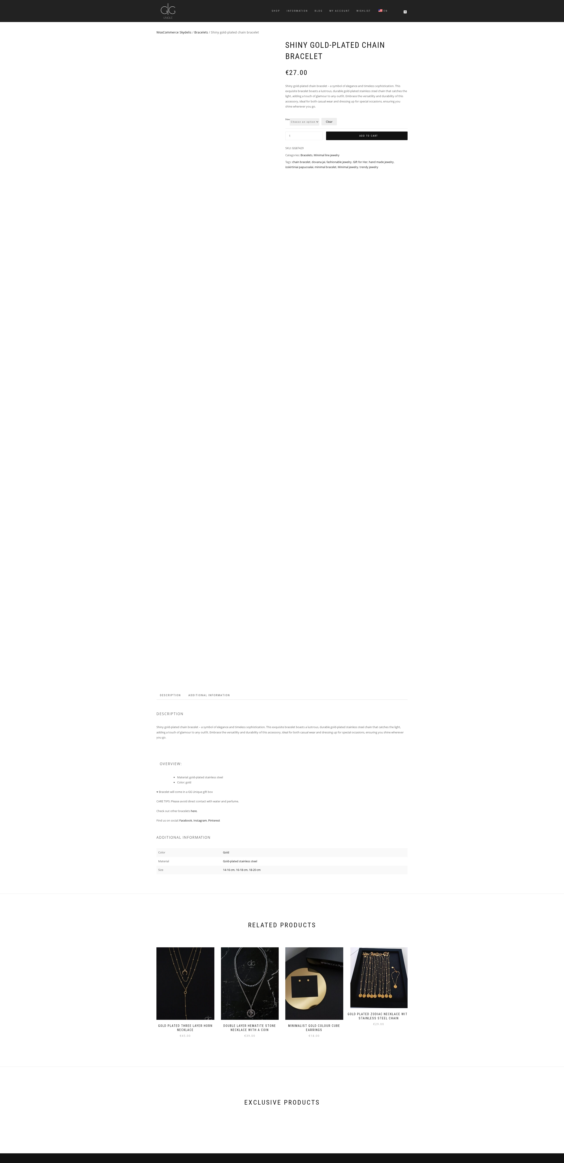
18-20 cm (255, 870)
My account (339, 10)
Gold (226, 852)
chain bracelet (301, 162)
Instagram (200, 820)
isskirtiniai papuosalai (299, 167)
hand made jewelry (381, 162)
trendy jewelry (369, 167)
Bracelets (201, 32)
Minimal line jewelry (327, 155)
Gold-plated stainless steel (240, 861)
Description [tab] (170, 695)
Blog (319, 10)
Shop (276, 10)
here (194, 811)
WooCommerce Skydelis (173, 32)
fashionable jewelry (339, 162)
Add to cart (368, 135)
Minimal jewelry (348, 167)
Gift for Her (360, 162)
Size (287, 119)
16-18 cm (242, 870)
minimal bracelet (325, 167)
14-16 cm (229, 870)
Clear (329, 122)
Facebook (185, 820)
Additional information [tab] (209, 695)
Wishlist (363, 10)
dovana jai (318, 162)
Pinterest (214, 820)
